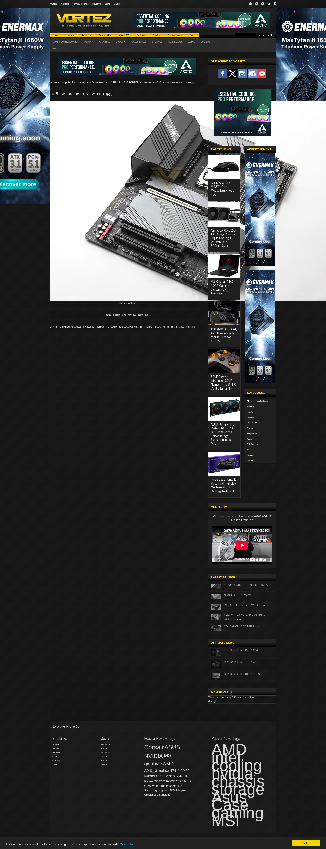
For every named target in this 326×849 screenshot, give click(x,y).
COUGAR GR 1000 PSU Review (242, 626)
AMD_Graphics (157, 770)
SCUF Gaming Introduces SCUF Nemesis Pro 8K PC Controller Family (223, 382)
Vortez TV (105, 765)
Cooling (250, 417)
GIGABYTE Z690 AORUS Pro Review (130, 82)
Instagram (105, 752)
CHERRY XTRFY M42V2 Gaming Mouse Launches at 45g (223, 188)
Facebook (105, 744)
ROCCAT (172, 781)
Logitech (163, 790)
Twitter (104, 748)
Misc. (249, 450)
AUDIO (191, 42)
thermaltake (164, 786)
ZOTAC (159, 781)
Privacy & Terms (81, 4)
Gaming (118, 4)
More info (126, 843)
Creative (149, 786)
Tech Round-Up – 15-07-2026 (242, 673)
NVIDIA (153, 756)
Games (250, 455)
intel (173, 770)
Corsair (154, 747)
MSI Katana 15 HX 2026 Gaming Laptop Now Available (222, 287)
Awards (53, 4)
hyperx (182, 790)
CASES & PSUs (138, 42)
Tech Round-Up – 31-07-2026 (242, 661)
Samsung (150, 790)
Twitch (104, 760)
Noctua (177, 786)
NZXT (173, 790)
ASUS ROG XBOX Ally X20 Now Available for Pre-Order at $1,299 (224, 334)
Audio (249, 439)
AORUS (185, 781)
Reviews (96, 4)
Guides (250, 460)
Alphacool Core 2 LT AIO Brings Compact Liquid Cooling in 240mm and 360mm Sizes (224, 238)
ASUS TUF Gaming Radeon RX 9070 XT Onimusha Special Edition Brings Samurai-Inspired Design (224, 434)
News (107, 4)
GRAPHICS (104, 42)
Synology (164, 794)
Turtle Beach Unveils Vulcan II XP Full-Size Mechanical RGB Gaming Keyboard (223, 485)
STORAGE (157, 42)
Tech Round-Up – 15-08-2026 (242, 649)
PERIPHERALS (175, 42)
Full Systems (253, 444)
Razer (148, 781)
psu (156, 794)
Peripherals (252, 433)
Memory (250, 407)
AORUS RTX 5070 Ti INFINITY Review (246, 584)
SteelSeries (165, 776)
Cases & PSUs (254, 423)
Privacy (55, 744)
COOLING (121, 42)
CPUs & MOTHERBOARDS (65, 42)
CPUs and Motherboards (258, 401)
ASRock (181, 776)
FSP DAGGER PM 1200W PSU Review (246, 604)
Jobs (54, 765)
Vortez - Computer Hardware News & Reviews (77, 82)
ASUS (172, 747)
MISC (55, 48)
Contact (65, 4)
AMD (168, 763)
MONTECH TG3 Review (237, 594)
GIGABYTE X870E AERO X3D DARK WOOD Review (245, 617)
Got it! (306, 843)
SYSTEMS (205, 42)
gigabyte (153, 764)
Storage (250, 428)
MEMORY (89, 42)
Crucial (148, 794)
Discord (104, 756)
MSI (168, 755)
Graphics (251, 412)
